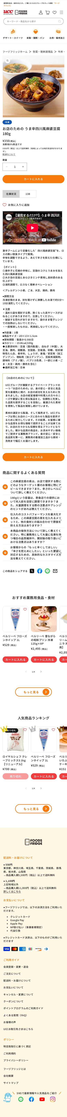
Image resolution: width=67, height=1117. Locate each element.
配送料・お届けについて (17, 980)
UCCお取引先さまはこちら (18, 1029)
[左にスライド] (26, 671)
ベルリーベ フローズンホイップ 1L (15, 638)
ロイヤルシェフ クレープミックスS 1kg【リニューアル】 (15, 760)
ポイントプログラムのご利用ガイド (23, 1008)
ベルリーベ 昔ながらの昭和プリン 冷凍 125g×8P (43, 639)
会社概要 (8, 1075)
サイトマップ (10, 1082)
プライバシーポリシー (15, 1060)
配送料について (9, 154)
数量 (5, 159)
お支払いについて (13, 987)
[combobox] (32, 21)
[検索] (59, 21)
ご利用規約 (9, 1053)
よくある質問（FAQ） (15, 1015)
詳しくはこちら (12, 891)
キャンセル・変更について (18, 994)
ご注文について (12, 973)
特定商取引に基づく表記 (17, 1046)
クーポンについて (13, 1001)
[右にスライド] (41, 671)
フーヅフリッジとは (14, 1069)
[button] (61, 12)
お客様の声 (9, 1022)
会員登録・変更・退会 (15, 966)
